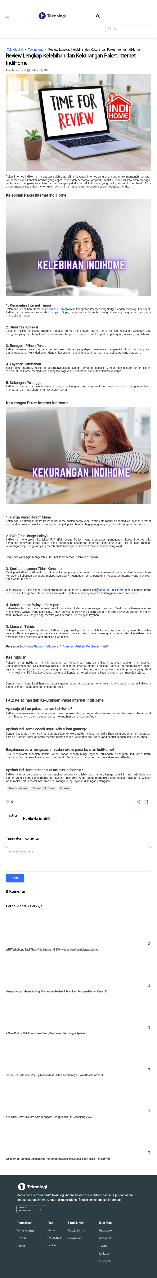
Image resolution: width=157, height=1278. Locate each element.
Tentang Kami (25, 1230)
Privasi (21, 1238)
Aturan (20, 1246)
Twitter (104, 1246)
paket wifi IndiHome (54, 309)
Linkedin (104, 1253)
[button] (7, 16)
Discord (104, 1261)
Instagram (106, 1238)
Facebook (105, 1230)
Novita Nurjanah (16, 70)
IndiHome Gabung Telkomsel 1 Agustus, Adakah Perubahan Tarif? (64, 646)
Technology (35, 49)
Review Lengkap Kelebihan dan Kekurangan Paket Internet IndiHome (94, 49)
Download (75, 1238)
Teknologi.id (15, 49)
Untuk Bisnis (76, 1230)
